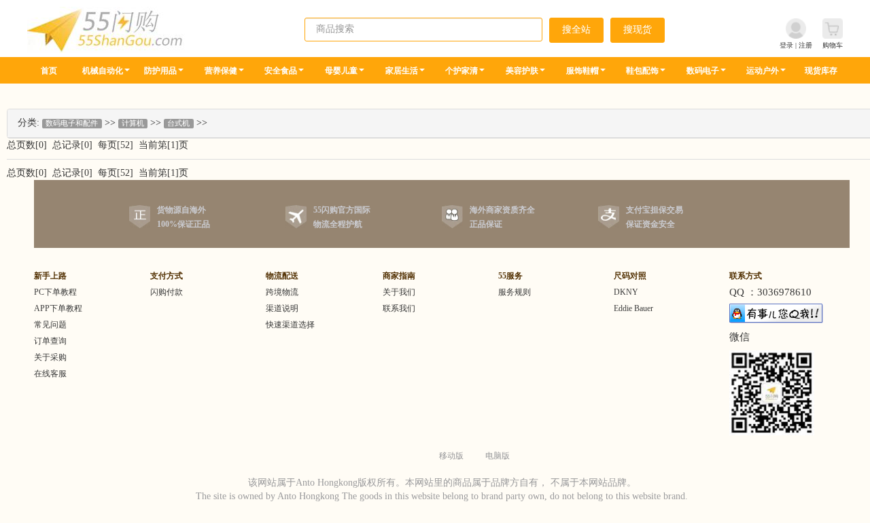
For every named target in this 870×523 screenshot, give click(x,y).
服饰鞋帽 (582, 70)
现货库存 (821, 70)
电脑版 (497, 456)
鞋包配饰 (642, 70)
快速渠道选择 (290, 324)
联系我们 (399, 308)
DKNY (626, 292)
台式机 (178, 123)
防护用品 (160, 70)
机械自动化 (102, 70)
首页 (49, 70)
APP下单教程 (58, 308)
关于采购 (50, 357)
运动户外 (762, 70)
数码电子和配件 (72, 123)
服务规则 (514, 292)
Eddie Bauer (633, 308)
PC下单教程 (55, 292)
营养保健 (221, 70)
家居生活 (401, 70)
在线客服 (50, 373)
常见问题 (50, 324)
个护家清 (461, 70)
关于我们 (399, 292)
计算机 (133, 123)
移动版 (451, 456)
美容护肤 (522, 70)
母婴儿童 (341, 70)
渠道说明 (282, 308)
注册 (805, 45)
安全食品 (280, 70)
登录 (786, 45)
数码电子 (702, 70)
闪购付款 (166, 292)
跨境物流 (282, 292)
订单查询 (50, 341)
